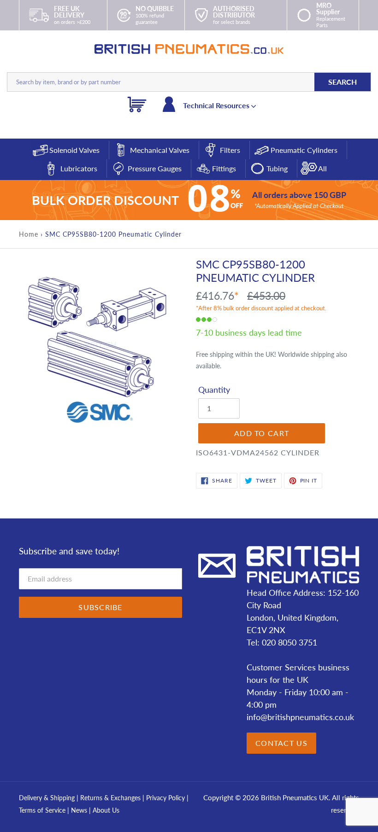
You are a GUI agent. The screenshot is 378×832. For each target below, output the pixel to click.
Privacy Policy (166, 798)
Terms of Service (43, 810)
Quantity (214, 389)
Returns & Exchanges (110, 798)
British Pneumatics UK (295, 797)
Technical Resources (217, 105)
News (79, 810)
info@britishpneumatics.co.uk (300, 717)
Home (28, 234)
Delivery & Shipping (47, 798)
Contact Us (281, 743)
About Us (106, 810)
